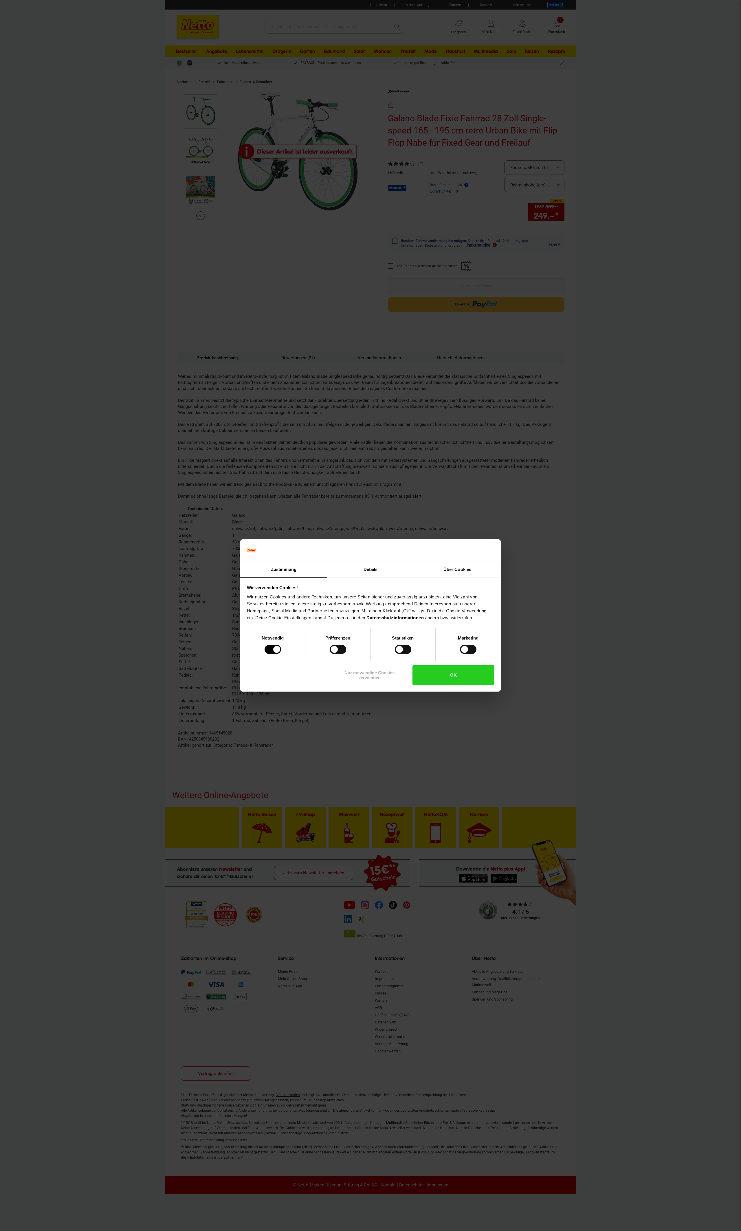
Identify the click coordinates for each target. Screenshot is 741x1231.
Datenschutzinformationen (395, 617)
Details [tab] (371, 569)
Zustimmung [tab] (284, 569)
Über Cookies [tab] (457, 569)
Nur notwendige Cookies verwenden (369, 675)
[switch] (338, 649)
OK (453, 675)
